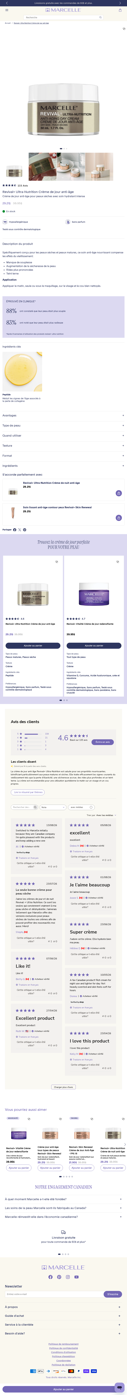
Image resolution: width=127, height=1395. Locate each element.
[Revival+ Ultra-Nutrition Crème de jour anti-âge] (33, 585)
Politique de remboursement (63, 1344)
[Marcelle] (63, 10)
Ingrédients (63, 466)
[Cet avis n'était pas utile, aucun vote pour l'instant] (54, 866)
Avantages (63, 415)
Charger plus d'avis (63, 1087)
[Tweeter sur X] (20, 530)
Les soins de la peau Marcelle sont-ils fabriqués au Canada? (63, 1208)
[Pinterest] (59, 1277)
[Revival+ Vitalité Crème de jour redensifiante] (94, 585)
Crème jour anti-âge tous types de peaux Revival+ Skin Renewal (49, 1150)
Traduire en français (29, 858)
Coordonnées (63, 1360)
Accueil (8, 23)
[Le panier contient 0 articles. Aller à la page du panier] (120, 10)
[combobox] (53, 807)
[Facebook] (50, 1277)
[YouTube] (76, 1277)
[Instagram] (67, 1277)
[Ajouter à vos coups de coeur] (124, 28)
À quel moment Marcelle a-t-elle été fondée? (63, 1199)
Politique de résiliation (63, 1364)
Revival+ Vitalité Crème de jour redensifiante (90, 624)
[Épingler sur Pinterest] (24, 530)
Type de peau (63, 425)
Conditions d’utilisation (63, 1352)
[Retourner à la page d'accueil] (63, 1267)
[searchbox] (21, 807)
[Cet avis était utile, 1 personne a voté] (49, 941)
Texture (63, 446)
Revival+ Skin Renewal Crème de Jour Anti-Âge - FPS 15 (81, 1150)
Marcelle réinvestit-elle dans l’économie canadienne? (63, 1217)
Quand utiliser (63, 435)
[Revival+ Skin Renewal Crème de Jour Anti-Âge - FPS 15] (82, 1129)
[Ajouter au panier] (119, 493)
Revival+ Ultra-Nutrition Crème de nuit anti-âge (51, 482)
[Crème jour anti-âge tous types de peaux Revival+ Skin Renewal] (50, 1129)
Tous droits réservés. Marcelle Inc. (63, 1377)
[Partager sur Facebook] (15, 530)
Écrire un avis (103, 742)
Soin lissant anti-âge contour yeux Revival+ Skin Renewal (57, 507)
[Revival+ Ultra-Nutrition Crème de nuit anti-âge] (113, 1129)
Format (63, 456)
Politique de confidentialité (63, 1348)
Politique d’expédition (63, 1356)
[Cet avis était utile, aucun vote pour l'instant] (49, 866)
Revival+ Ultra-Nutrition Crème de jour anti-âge (31, 23)
